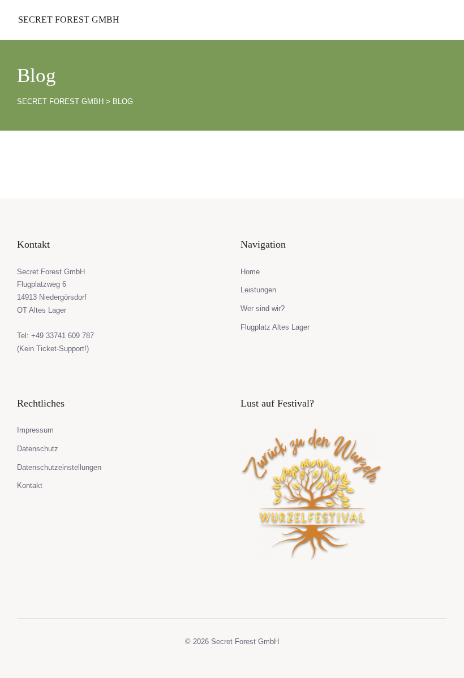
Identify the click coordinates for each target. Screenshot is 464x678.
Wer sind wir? (262, 308)
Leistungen (258, 290)
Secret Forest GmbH (68, 19)
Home (250, 271)
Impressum (35, 430)
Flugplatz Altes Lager (275, 327)
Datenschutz (37, 448)
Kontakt (29, 485)
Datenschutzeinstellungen (59, 467)
